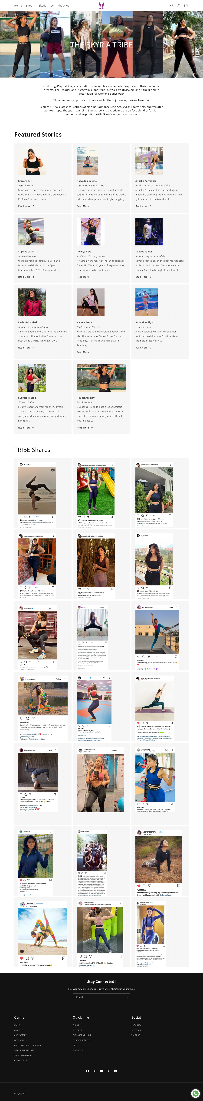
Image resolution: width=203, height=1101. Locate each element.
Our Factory (20, 1035)
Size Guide (77, 1030)
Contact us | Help (81, 1040)
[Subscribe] (126, 997)
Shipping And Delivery (25, 1050)
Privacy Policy (21, 1060)
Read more (24, 206)
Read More (83, 206)
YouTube (135, 1035)
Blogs (76, 1025)
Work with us (20, 1040)
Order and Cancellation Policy (29, 1045)
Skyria (18, 1094)
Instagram (136, 1025)
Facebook (136, 1030)
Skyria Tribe (78, 1050)
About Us (18, 1030)
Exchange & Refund (82, 1035)
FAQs (75, 1045)
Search (17, 1025)
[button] (30, 5)
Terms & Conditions (23, 1055)
